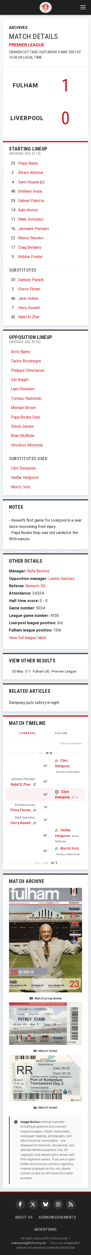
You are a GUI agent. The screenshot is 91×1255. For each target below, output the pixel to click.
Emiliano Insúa (30, 191)
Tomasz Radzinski (26, 398)
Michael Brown (23, 407)
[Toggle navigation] (82, 7)
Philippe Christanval (27, 370)
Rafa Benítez (38, 571)
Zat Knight (20, 379)
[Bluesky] (45, 1204)
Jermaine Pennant (33, 228)
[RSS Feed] (71, 1204)
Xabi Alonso (28, 210)
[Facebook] (20, 1204)
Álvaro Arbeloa (30, 172)
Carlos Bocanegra (26, 361)
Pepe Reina (28, 163)
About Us (24, 1217)
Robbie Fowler (30, 256)
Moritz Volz (21, 487)
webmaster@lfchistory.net (28, 1243)
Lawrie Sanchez (61, 578)
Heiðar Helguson (25, 477)
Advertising (45, 1229)
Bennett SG (35, 586)
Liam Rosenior (23, 389)
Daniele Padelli (30, 279)
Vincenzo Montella (27, 445)
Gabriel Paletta (31, 200)
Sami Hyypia (28, 182)
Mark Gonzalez (30, 219)
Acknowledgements (57, 1217)
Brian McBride (22, 435)
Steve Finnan (29, 289)
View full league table (27, 637)
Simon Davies (22, 426)
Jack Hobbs (28, 298)
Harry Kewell (29, 307)
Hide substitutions (71, 743)
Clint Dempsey (23, 468)
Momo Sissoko (30, 238)
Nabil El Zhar (28, 317)
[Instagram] (58, 1204)
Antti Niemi (20, 351)
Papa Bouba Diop (25, 417)
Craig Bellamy (29, 247)
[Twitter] (33, 1204)
